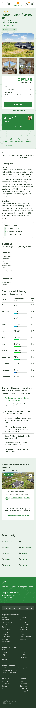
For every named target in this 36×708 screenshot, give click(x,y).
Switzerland (24, 657)
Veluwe (4, 617)
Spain (4, 657)
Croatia (22, 652)
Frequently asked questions (27, 156)
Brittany (5, 634)
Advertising (6, 683)
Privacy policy (25, 691)
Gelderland (6, 637)
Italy (3, 655)
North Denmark (12, 20)
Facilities (15, 155)
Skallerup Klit (24, 494)
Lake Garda (6, 624)
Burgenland (6, 629)
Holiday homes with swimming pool (14, 668)
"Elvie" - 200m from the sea (14, 492)
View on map (10, 25)
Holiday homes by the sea (11, 673)
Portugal (23, 659)
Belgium (5, 659)
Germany (23, 650)
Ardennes (5, 620)
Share (6, 29)
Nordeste (23, 627)
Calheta (23, 617)
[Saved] (27, 4)
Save (14, 29)
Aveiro (22, 620)
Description (6, 155)
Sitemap (5, 688)
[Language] (32, 4)
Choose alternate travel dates (18, 515)
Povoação (23, 629)
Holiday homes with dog (10, 670)
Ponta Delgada (25, 637)
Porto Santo (24, 624)
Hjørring (20, 20)
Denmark (4, 20)
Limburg (5, 632)
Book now (18, 104)
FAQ (21, 681)
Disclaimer (23, 683)
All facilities (9, 145)
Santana (23, 639)
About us (5, 681)
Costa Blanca (7, 622)
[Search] (9, 4)
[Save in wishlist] (30, 475)
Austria (22, 655)
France (4, 652)
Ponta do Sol (24, 622)
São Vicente (6, 641)
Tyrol (4, 627)
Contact (5, 686)
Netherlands (6, 650)
